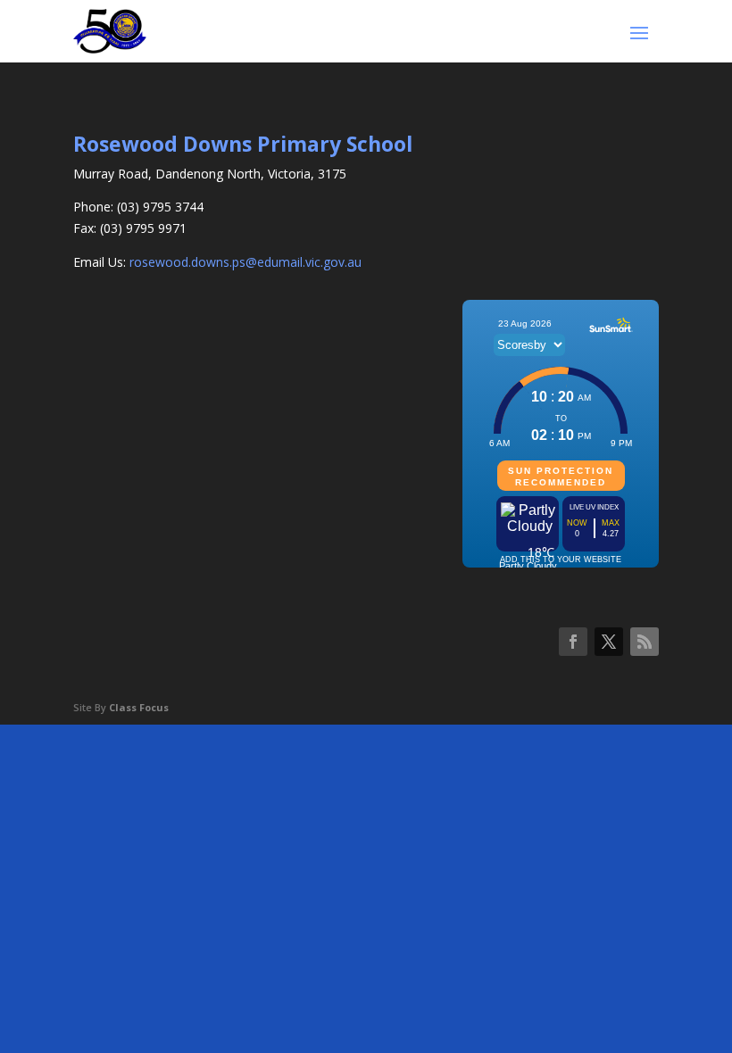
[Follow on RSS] (644, 641)
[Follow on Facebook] (573, 641)
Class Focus (139, 707)
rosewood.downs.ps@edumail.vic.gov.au (245, 261)
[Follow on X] (609, 641)
